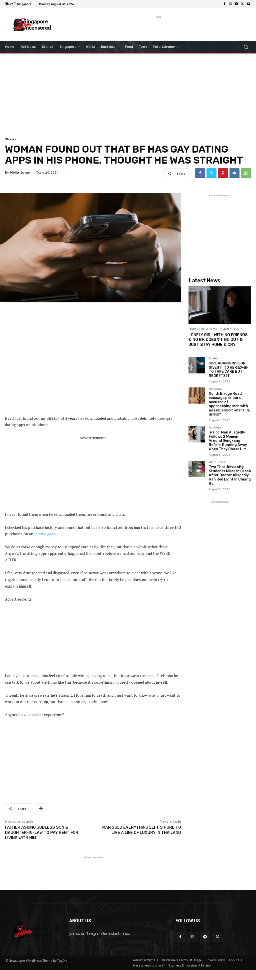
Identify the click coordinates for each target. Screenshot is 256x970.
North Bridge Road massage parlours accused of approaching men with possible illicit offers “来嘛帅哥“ (229, 404)
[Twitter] (243, 4)
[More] (41, 808)
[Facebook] (225, 4)
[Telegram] (237, 4)
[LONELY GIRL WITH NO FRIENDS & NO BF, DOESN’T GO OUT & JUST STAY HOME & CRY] (219, 305)
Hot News (215, 388)
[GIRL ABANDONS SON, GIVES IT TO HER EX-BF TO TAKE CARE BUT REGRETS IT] (196, 365)
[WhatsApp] (246, 173)
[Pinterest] (223, 173)
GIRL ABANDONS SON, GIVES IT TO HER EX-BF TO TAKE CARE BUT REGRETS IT (228, 369)
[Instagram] (231, 4)
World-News (217, 462)
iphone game (45, 533)
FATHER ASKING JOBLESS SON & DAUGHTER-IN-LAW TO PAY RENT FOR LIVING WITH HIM (41, 832)
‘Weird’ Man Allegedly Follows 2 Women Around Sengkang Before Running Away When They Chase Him (228, 440)
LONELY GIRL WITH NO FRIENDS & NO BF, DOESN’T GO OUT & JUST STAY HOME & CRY (218, 339)
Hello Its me (20, 172)
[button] (246, 47)
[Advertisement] (125, 27)
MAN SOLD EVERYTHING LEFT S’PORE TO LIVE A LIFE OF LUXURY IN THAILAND (141, 830)
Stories (10, 139)
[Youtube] (249, 4)
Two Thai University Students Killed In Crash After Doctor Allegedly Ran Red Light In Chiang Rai (230, 475)
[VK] (235, 173)
